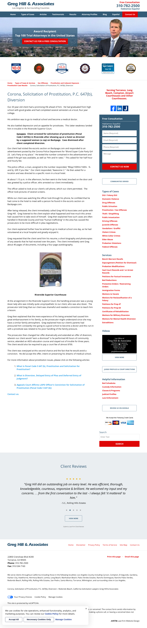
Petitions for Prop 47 (111, 304)
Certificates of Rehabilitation (115, 311)
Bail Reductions (109, 280)
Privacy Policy (94, 545)
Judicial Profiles (109, 394)
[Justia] (125, 108)
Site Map (123, 545)
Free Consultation (112, 118)
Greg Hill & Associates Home (30, 5)
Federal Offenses (109, 247)
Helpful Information (113, 379)
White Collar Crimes (111, 235)
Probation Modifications (113, 266)
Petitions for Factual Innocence (116, 276)
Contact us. (13, 394)
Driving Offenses (109, 221)
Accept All (14, 619)
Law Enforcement (110, 398)
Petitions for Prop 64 (111, 308)
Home (13, 14)
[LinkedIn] (119, 108)
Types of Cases (27, 14)
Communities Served (119, 181)
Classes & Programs (111, 390)
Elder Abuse (107, 239)
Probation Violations (111, 243)
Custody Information (111, 387)
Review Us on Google (119, 408)
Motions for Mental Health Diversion (119, 319)
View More (73, 518)
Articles (43, 14)
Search (119, 443)
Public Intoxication (111, 217)
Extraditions (107, 322)
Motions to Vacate (110, 294)
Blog (105, 14)
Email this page (132, 556)
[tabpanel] (73, 491)
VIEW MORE (119, 357)
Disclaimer (80, 545)
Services (107, 255)
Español (116, 14)
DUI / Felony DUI (109, 195)
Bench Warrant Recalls (112, 259)
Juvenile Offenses (110, 224)
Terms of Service (110, 545)
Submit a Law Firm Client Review (73, 527)
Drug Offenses (108, 202)
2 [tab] (70, 510)
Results (72, 14)
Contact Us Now (119, 166)
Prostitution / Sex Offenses (114, 210)
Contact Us (130, 14)
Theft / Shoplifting (110, 213)
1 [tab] (66, 510)
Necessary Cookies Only (39, 619)
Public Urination (109, 206)
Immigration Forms (111, 290)
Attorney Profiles (89, 14)
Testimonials (58, 14)
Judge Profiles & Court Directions (119, 369)
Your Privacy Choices (23, 597)
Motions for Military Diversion (116, 315)
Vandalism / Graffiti (111, 228)
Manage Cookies (55, 597)
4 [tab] (77, 510)
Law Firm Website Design (125, 621)
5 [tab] (80, 510)
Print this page (114, 556)
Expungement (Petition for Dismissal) (119, 262)
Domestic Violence (110, 199)
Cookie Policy (40, 597)
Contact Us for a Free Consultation (45, 41)
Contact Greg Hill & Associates (128, 5)
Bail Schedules (108, 383)
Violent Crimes (109, 232)
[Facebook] (113, 108)
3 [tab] (73, 510)
